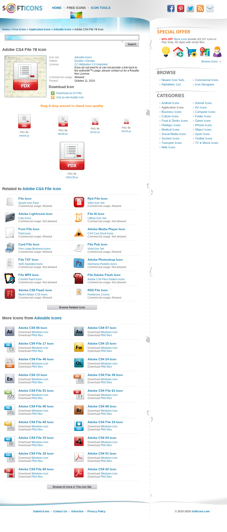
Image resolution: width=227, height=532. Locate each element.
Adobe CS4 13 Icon (32, 375)
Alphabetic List (171, 84)
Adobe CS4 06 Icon (32, 328)
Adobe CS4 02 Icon (102, 469)
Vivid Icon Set (96, 248)
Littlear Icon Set (97, 218)
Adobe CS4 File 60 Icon (36, 469)
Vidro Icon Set (96, 202)
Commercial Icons (206, 80)
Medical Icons (171, 129)
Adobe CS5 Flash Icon (35, 290)
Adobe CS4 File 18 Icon (36, 453)
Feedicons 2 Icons (99, 294)
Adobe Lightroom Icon (35, 214)
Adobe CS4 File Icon (41, 189)
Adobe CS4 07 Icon (102, 328)
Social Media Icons (174, 134)
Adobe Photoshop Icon (105, 259)
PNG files (37, 335)
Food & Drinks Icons (175, 120)
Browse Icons (210, 61)
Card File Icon (28, 244)
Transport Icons (172, 143)
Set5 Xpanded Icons (30, 264)
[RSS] (200, 11)
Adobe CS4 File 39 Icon (105, 375)
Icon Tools (100, 8)
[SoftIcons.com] (22, 12)
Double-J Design (84, 60)
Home (56, 8)
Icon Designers (204, 84)
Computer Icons (205, 112)
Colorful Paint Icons (30, 279)
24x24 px (126, 131)
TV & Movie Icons (206, 143)
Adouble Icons (62, 29)
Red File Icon (98, 198)
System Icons (171, 138)
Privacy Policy (96, 511)
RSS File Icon (98, 290)
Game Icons (203, 120)
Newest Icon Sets (173, 80)
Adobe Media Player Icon (106, 229)
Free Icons (76, 8)
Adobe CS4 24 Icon (102, 359)
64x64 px (24, 135)
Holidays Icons (171, 125)
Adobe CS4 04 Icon (102, 437)
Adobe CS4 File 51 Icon (36, 390)
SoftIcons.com (201, 511)
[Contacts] (209, 11)
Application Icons (40, 29)
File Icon (24, 198)
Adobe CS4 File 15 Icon (36, 437)
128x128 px (72, 177)
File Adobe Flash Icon (104, 275)
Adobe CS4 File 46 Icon (36, 359)
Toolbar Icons (203, 138)
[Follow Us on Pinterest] (180, 11)
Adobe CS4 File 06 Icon (36, 406)
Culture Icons (170, 116)
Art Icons (201, 107)
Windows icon (39, 332)
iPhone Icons (203, 125)
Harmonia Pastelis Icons (102, 264)
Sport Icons (202, 134)
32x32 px (95, 132)
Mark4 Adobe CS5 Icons (32, 294)
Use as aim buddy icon (70, 97)
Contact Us (60, 511)
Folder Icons (203, 116)
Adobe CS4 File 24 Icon (105, 422)
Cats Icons (24, 218)
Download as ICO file (69, 93)
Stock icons (180, 39)
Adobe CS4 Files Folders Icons (106, 279)
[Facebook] (170, 11)
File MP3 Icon (28, 275)
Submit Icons (41, 511)
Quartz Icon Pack (28, 202)
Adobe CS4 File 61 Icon (105, 390)
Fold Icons (24, 233)
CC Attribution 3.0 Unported (91, 64)
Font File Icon (28, 229)
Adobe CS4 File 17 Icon (36, 343)
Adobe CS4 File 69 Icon (36, 422)
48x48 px (63, 134)
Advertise (77, 511)
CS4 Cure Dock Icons (101, 233)
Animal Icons (203, 103)
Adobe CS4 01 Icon (102, 453)
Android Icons (170, 103)
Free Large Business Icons (34, 248)
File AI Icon (96, 214)
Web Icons (168, 147)
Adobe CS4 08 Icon (102, 406)
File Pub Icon (98, 244)
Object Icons (203, 129)
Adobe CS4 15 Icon (102, 343)
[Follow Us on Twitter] (190, 11)
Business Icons (172, 112)
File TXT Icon (28, 259)
